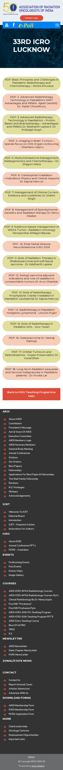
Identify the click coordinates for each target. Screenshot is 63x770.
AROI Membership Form (21, 705)
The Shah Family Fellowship (23, 478)
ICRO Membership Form (21, 709)
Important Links (17, 739)
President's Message (20, 427)
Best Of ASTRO (17, 625)
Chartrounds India (18, 726)
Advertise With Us (18, 693)
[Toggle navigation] (57, 25)
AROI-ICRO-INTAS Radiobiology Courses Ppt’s (34, 595)
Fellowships (15, 470)
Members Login (31, 18)
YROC (12, 629)
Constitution (15, 423)
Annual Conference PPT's (22, 545)
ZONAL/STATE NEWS (17, 660)
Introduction (15, 520)
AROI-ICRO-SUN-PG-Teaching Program (30, 612)
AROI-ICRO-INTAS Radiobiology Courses (30, 591)
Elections (13, 483)
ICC (10, 633)
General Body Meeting (21, 449)
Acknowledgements (19, 495)
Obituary (13, 491)
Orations (13, 457)
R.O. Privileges (16, 487)
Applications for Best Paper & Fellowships (31, 474)
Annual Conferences (19, 453)
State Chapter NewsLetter (23, 650)
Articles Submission (19, 688)
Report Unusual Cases (20, 684)
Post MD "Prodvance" (20, 604)
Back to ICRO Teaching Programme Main (31, 394)
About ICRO (15, 541)
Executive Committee (20, 436)
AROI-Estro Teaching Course (24, 621)
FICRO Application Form (21, 714)
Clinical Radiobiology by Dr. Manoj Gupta (30, 599)
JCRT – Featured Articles (22, 524)
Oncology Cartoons (19, 730)
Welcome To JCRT (18, 512)
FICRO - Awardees (19, 549)
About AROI (15, 419)
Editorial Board (16, 516)
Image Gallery (16, 575)
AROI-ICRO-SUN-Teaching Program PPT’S (31, 616)
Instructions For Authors (21, 528)
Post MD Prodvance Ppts (22, 608)
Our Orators (15, 461)
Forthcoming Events (19, 562)
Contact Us (14, 680)
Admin (31, 756)
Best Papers (15, 466)
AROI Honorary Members (22, 444)
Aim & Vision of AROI (20, 431)
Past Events (15, 566)
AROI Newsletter (18, 646)
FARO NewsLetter (18, 654)
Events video (16, 571)
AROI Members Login (20, 440)
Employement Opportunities (24, 735)
